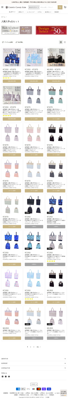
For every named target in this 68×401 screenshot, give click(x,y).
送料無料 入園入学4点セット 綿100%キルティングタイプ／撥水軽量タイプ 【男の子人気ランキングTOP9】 (56, 74)
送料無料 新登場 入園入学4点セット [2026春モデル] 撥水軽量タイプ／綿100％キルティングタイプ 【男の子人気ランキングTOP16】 (12, 74)
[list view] (65, 42)
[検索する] (60, 7)
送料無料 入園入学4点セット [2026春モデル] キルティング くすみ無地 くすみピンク (34, 148)
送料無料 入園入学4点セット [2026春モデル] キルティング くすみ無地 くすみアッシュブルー (56, 184)
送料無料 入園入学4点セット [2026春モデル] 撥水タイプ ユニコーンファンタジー (12, 294)
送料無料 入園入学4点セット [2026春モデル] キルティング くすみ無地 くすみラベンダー (12, 148)
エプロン (40, 12)
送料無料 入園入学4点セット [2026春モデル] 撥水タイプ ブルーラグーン (12, 256)
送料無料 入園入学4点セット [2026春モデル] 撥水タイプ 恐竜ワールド (34, 256)
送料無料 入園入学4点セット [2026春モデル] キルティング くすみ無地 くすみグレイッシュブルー (34, 111)
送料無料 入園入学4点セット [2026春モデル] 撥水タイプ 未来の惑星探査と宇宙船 (56, 220)
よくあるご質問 (59, 393)
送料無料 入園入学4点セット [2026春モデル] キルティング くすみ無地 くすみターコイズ (56, 111)
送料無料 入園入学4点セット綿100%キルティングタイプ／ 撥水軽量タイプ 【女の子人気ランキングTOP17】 (12, 112)
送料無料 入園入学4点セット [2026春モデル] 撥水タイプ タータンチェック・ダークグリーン (34, 220)
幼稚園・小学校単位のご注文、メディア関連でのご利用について (30, 395)
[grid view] (61, 42)
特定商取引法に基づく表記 (17, 393)
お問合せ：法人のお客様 (46, 393)
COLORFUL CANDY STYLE (9, 76)
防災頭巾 (57, 12)
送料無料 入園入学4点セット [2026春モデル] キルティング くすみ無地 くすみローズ (12, 184)
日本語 (33, 384)
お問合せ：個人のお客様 (32, 393)
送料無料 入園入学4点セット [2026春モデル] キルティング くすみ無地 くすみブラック (56, 148)
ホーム (3, 17)
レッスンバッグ (30, 12)
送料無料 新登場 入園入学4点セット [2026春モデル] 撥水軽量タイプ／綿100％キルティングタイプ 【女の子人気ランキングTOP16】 (34, 74)
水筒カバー (21, 12)
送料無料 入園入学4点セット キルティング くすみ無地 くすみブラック (56, 294)
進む (38, 347)
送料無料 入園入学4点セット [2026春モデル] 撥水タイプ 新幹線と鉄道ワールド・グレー (56, 256)
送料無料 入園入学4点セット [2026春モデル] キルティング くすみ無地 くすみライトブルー (34, 184)
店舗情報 (5, 393)
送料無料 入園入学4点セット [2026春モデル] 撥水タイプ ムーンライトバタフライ (34, 294)
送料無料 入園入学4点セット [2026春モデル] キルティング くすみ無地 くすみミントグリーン (12, 220)
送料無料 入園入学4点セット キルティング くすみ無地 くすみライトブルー (34, 332)
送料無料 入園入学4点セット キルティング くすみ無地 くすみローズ (12, 331)
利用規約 (51, 395)
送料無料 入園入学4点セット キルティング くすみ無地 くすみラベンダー (56, 332)
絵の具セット (48, 12)
